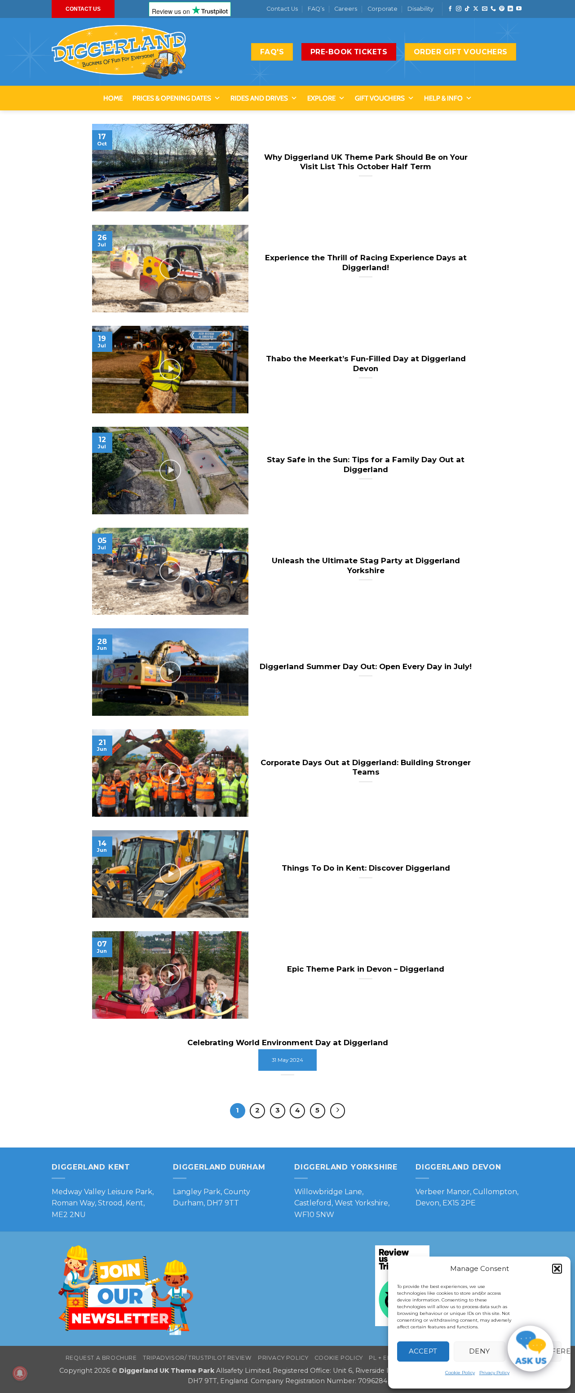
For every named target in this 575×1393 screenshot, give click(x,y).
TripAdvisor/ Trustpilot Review (197, 1357)
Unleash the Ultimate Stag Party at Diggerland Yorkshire (366, 565)
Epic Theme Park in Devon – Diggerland (365, 968)
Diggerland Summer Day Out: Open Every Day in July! (366, 666)
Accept (423, 1351)
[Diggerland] (119, 52)
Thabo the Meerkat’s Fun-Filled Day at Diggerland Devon (366, 363)
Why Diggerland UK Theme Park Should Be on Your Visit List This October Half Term (366, 162)
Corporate (382, 8)
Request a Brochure (101, 1357)
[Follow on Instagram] (458, 9)
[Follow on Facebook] (450, 9)
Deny (479, 1351)
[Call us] (493, 9)
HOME (113, 98)
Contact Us (282, 8)
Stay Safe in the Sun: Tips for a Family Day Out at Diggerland (365, 464)
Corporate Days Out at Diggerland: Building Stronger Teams (366, 767)
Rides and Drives (259, 98)
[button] (557, 1268)
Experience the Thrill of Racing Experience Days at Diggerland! (366, 262)
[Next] (337, 1110)
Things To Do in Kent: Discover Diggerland (366, 867)
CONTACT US (83, 9)
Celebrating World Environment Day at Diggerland (287, 1042)
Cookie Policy (460, 1372)
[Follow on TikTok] (467, 9)
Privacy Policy (494, 1372)
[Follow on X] (475, 9)
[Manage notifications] (20, 1373)
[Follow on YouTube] (519, 9)
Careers (345, 8)
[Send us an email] (484, 9)
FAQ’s (316, 8)
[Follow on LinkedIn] (510, 9)
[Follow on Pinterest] (501, 9)
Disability (420, 8)
